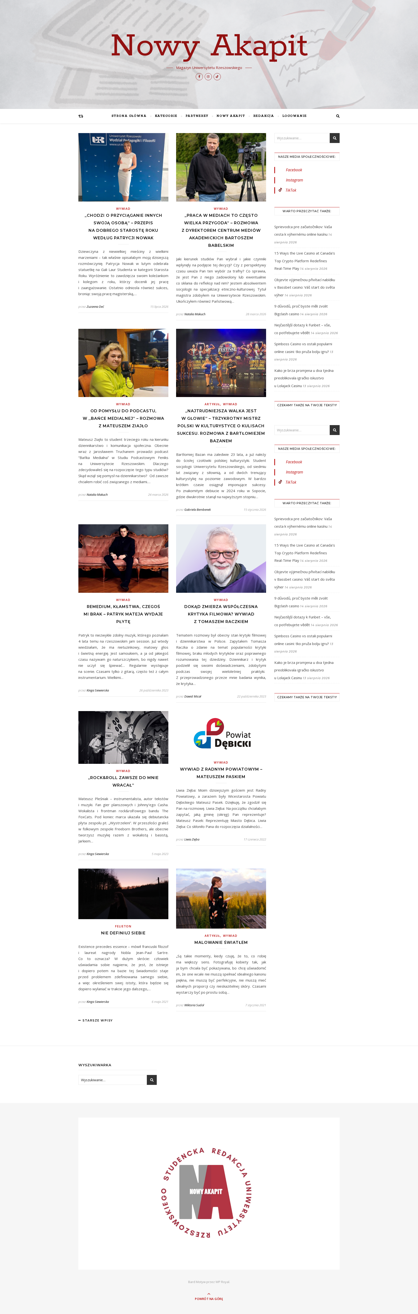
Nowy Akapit (209, 46)
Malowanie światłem (221, 942)
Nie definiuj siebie (123, 933)
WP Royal (222, 1282)
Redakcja (263, 116)
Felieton (123, 926)
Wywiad (123, 209)
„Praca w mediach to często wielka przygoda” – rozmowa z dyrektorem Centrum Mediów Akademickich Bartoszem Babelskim (221, 230)
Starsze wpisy (97, 1020)
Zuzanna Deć (95, 306)
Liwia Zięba (191, 839)
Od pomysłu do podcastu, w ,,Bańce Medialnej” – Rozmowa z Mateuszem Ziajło (123, 418)
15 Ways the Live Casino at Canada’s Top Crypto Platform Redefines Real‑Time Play (304, 261)
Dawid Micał (192, 696)
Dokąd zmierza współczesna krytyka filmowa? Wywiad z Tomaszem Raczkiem (221, 614)
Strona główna (129, 116)
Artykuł (212, 404)
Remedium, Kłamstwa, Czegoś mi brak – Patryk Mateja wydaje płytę (123, 614)
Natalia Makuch (194, 314)
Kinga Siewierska (98, 690)
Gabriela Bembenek (197, 509)
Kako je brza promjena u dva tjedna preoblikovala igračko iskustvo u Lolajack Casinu (304, 378)
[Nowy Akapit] (209, 1194)
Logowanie (294, 116)
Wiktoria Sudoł (194, 1005)
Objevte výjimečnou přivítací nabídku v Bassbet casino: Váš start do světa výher (304, 287)
